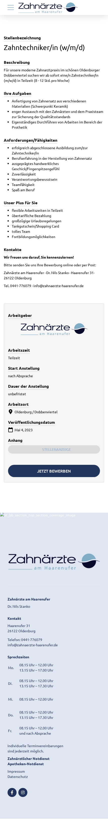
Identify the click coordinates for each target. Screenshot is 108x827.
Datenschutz (18, 776)
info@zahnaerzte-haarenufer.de (33, 645)
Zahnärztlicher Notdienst (28, 758)
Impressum (16, 771)
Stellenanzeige (56, 449)
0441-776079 (31, 639)
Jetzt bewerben (54, 471)
